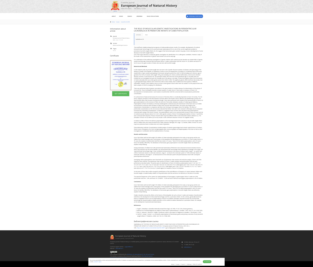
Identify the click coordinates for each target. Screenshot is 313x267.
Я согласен (207, 261)
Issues (121, 16)
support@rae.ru (129, 246)
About (114, 16)
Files (146, 35)
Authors (138, 35)
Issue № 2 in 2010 (125, 22)
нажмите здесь (97, 261)
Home (113, 22)
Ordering (139, 16)
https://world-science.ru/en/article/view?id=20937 (151, 228)
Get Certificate (121, 94)
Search (129, 16)
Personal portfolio (195, 16)
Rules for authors (153, 16)
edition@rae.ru (119, 248)
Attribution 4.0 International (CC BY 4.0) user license (140, 254)
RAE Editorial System (147, 256)
